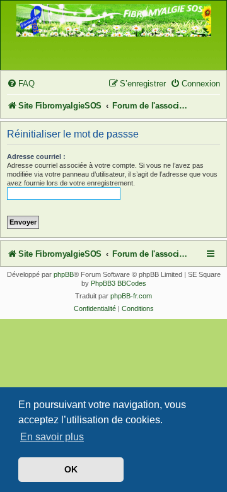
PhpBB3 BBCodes (118, 283)
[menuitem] (21, 83)
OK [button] (71, 469)
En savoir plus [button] (52, 436)
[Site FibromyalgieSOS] (113, 27)
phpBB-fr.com (131, 296)
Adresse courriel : (36, 156)
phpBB (64, 274)
